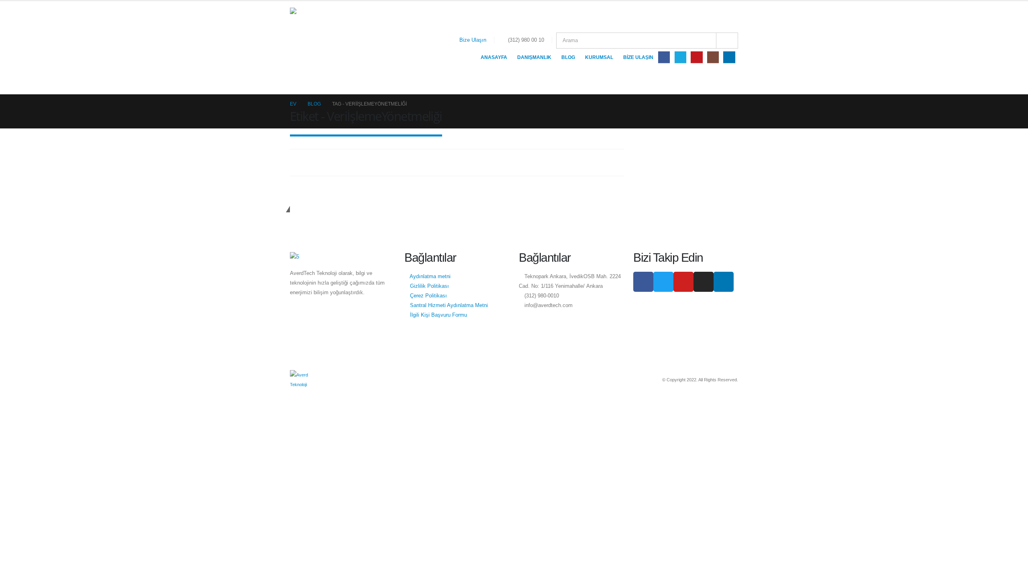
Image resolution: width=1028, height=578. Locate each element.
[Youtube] (696, 57)
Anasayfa (494, 57)
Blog (568, 57)
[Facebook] (664, 57)
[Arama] (727, 40)
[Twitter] (680, 57)
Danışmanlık (534, 57)
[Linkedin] (724, 282)
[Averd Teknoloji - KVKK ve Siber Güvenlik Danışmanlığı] (330, 48)
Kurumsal (599, 57)
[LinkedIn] (729, 57)
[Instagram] (713, 57)
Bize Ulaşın (472, 40)
